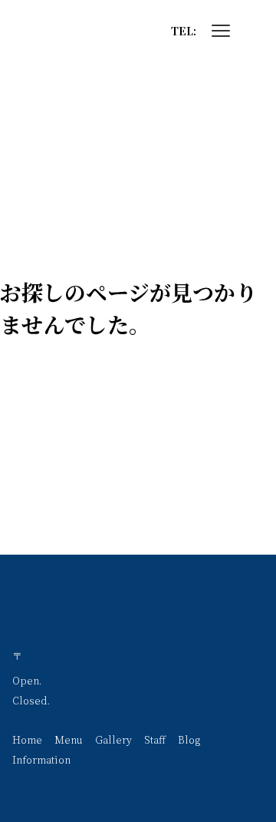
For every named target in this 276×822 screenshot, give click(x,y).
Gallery (113, 739)
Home (27, 739)
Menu (68, 739)
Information (41, 759)
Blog (189, 739)
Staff (155, 739)
